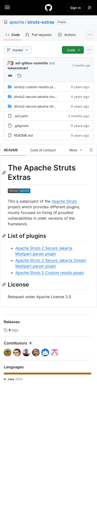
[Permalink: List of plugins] (4, 235)
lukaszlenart (18, 68)
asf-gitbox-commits (31, 63)
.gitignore (21, 126)
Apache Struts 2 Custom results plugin (49, 272)
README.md (23, 135)
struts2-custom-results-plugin (37, 87)
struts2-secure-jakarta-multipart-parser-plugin (49, 97)
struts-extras (40, 22)
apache (16, 22)
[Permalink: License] (4, 284)
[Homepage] (48, 7)
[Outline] (91, 150)
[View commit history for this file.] (19, 75)
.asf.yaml (21, 116)
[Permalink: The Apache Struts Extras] (4, 172)
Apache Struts (64, 201)
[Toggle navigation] (7, 7)
